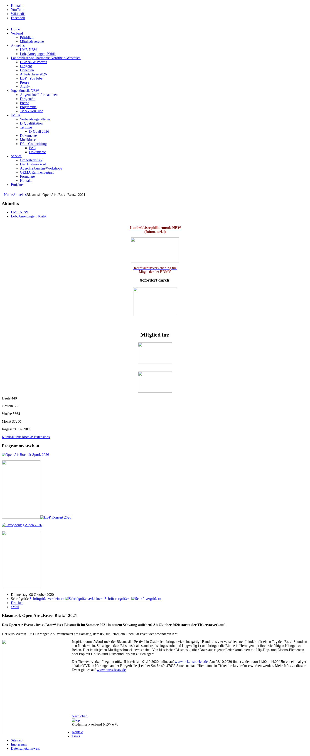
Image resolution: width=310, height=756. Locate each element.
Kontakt (16, 5)
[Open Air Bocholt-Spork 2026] (25, 455)
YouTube (17, 10)
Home (8, 195)
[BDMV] (155, 391)
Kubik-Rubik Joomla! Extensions (26, 437)
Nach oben (79, 716)
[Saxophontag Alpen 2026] (22, 525)
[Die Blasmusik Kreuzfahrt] (21, 588)
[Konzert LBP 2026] (36, 517)
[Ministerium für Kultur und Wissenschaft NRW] (155, 315)
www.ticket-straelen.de (191, 662)
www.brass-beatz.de (111, 670)
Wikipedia (18, 14)
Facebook (18, 18)
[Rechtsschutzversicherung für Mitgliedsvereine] (129, 228)
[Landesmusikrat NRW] (155, 362)
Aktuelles (20, 195)
